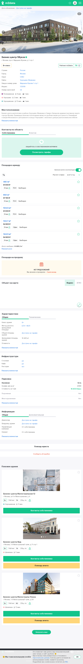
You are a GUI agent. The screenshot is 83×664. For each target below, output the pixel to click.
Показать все (7, 249)
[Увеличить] (79, 305)
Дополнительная (36, 415)
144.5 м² (7, 234)
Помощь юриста (41, 446)
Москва (23, 74)
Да (23, 361)
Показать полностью (10, 121)
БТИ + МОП (26, 326)
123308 (22, 86)
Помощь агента (41, 566)
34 (21, 90)
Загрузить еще (41, 632)
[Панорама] (4, 50)
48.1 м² (6, 182)
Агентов (32, 133)
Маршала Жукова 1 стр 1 (29, 83)
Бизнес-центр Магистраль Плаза (19, 597)
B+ (23, 322)
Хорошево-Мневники (27, 80)
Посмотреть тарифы (41, 152)
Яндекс (70, 283)
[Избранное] (70, 3)
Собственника (8, 133)
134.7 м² (7, 221)
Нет (23, 366)
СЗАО (22, 77)
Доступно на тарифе (24, 8)
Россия (22, 70)
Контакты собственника (41, 510)
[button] (3, 32)
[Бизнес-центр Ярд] (41, 528)
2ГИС (79, 283)
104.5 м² (7, 208)
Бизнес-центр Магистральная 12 (19, 494)
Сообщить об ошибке (41, 454)
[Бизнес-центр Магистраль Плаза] (41, 583)
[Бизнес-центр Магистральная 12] (41, 480)
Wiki (66, 662)
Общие (5, 317)
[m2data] (8, 3)
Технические (35, 317)
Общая (5, 415)
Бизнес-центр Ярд (12, 542)
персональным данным (41, 658)
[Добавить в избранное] (78, 182)
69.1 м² (6, 195)
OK (77, 657)
